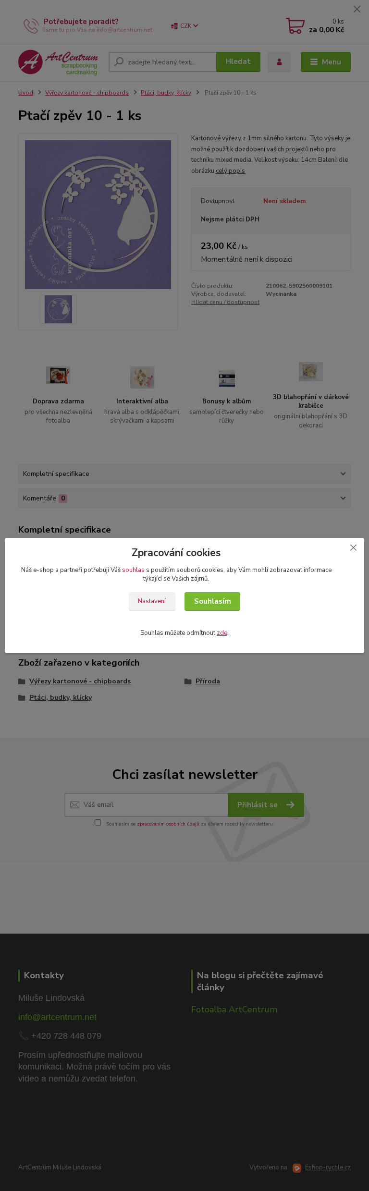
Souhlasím (212, 601)
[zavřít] (353, 547)
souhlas (133, 570)
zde (222, 633)
